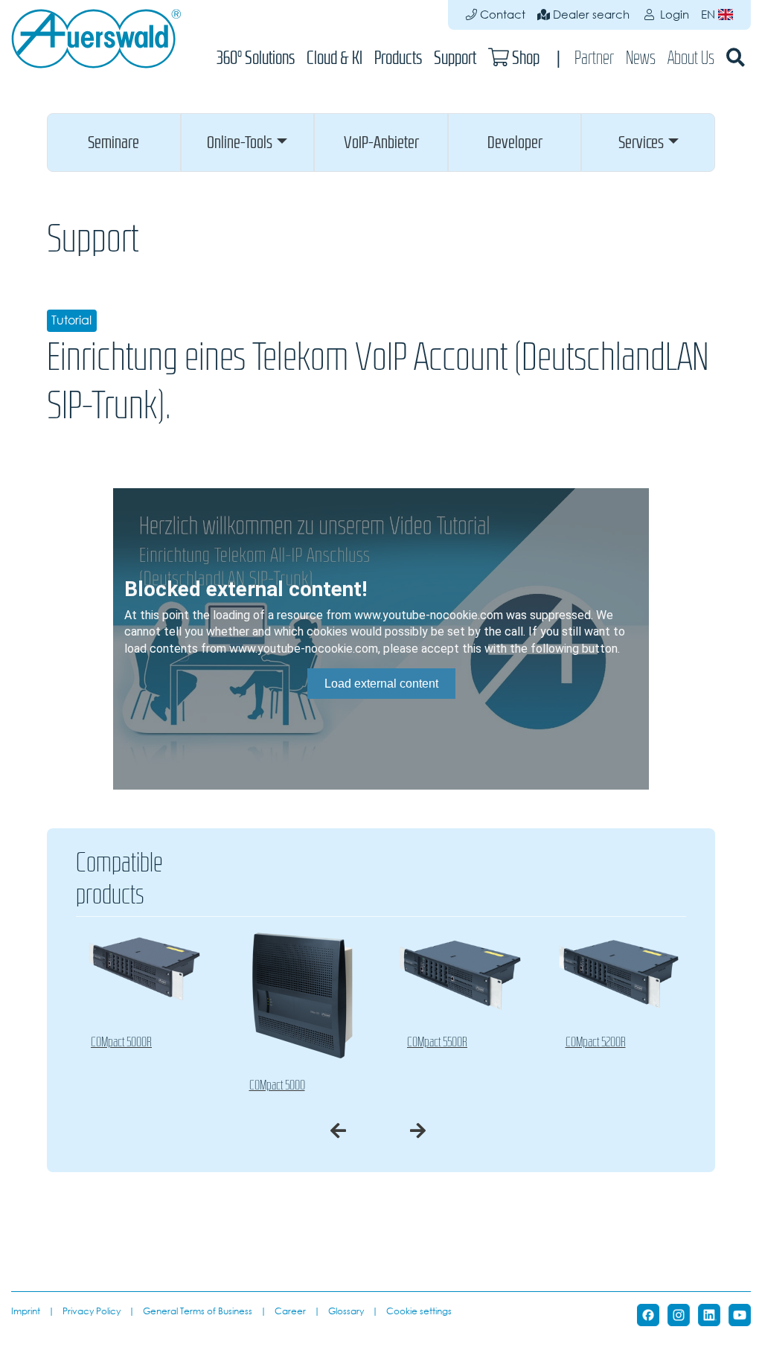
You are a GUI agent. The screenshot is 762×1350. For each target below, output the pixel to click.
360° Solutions (256, 57)
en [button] (709, 14)
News (641, 57)
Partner (594, 57)
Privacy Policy (92, 1310)
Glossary (346, 1310)
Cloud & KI (334, 57)
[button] (114, 142)
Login (673, 14)
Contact (501, 14)
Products (398, 57)
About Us (690, 57)
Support (455, 57)
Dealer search (590, 14)
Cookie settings (419, 1310)
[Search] (735, 57)
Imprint (25, 1310)
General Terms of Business (197, 1310)
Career (290, 1310)
